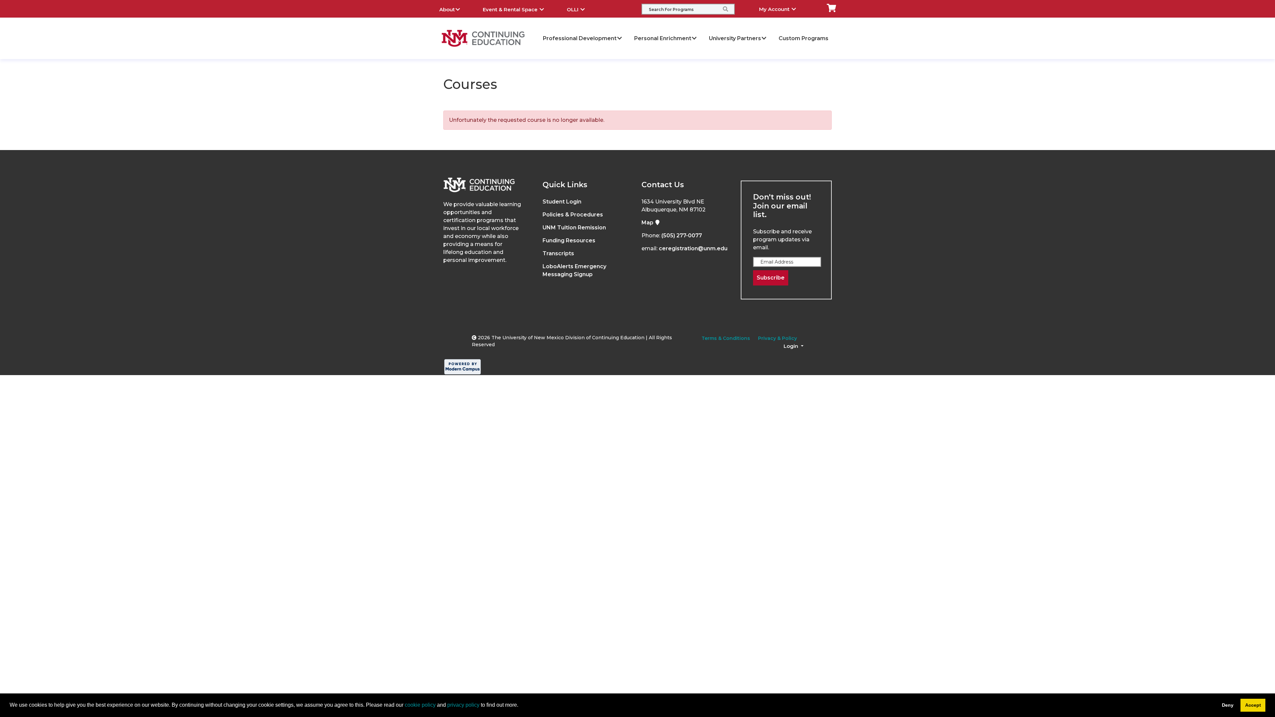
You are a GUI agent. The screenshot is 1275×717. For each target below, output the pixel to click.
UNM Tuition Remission (574, 227)
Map (648, 222)
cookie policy (420, 705)
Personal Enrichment (662, 38)
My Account (775, 9)
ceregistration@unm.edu (693, 248)
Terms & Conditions (726, 338)
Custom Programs (803, 38)
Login (792, 346)
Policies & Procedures (573, 214)
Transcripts (558, 253)
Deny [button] (1227, 705)
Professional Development (580, 38)
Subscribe (771, 278)
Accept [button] (1253, 705)
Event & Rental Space (511, 9)
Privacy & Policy (777, 338)
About (447, 9)
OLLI (573, 9)
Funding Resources (569, 240)
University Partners (735, 38)
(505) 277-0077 (681, 235)
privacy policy (463, 705)
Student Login (562, 202)
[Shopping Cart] (831, 7)
